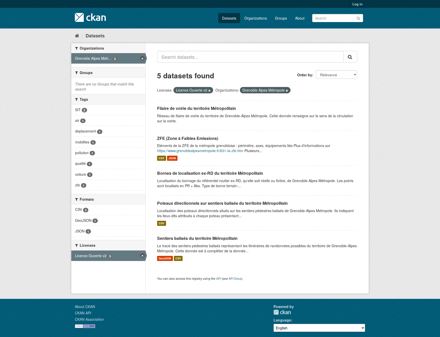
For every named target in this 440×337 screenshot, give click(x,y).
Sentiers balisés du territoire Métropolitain (197, 238)
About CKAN (85, 306)
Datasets (229, 18)
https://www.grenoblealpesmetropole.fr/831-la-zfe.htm (200, 150)
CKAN (282, 312)
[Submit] (358, 18)
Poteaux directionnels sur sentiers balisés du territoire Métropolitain (222, 203)
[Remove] (209, 90)
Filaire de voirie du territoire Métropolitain (196, 108)
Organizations (255, 18)
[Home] (77, 35)
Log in (357, 4)
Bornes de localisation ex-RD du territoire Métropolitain (210, 173)
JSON (172, 158)
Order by (304, 74)
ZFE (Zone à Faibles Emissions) (187, 138)
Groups (281, 18)
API (218, 278)
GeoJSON (165, 258)
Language (282, 320)
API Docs (235, 278)
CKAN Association (89, 319)
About (300, 18)
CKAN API (83, 312)
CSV (161, 158)
